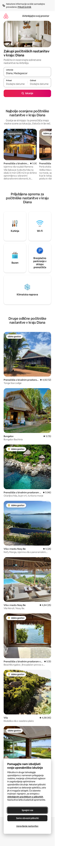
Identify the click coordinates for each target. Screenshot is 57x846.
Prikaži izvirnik (24, 7)
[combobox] (27, 73)
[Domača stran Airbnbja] (6, 16)
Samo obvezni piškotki (27, 818)
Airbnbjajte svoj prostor (35, 16)
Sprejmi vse (27, 810)
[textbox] (15, 84)
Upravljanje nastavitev (27, 826)
